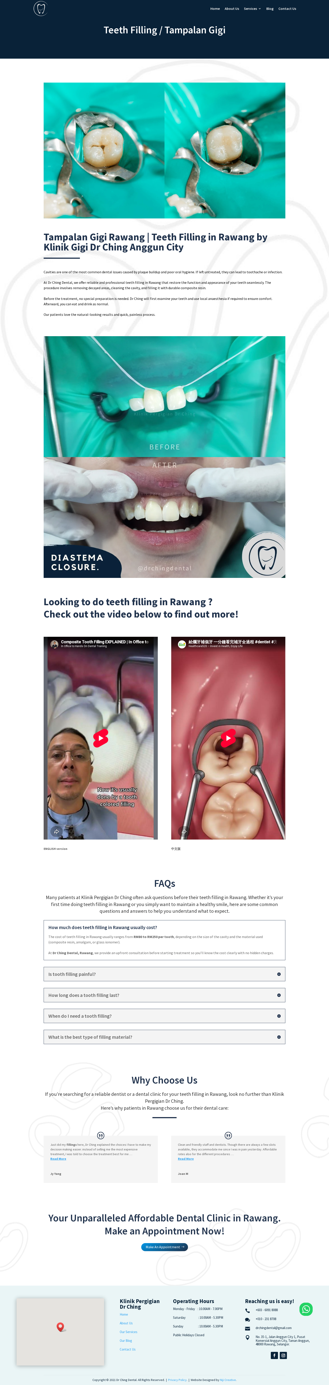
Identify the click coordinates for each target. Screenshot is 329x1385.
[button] (62, 1327)
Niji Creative (228, 1380)
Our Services (128, 1332)
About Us (232, 8)
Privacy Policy (177, 1380)
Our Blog (126, 1340)
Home (215, 8)
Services (250, 8)
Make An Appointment (163, 1247)
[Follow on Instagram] (283, 1355)
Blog (269, 8)
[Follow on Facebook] (274, 1355)
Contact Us (287, 8)
